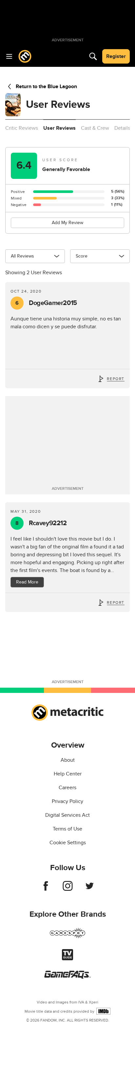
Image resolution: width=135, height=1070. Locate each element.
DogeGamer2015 (46, 303)
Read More (27, 582)
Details (122, 128)
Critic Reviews (21, 128)
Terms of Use (67, 829)
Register (116, 56)
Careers (67, 787)
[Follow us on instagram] (67, 889)
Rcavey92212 (41, 523)
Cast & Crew (95, 128)
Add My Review (67, 222)
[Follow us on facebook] (45, 889)
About (68, 760)
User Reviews (59, 128)
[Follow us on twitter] (89, 889)
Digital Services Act (67, 815)
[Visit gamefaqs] (67, 977)
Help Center (68, 774)
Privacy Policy (67, 801)
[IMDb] (103, 1011)
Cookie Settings (67, 842)
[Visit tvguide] (67, 958)
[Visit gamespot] (67, 937)
